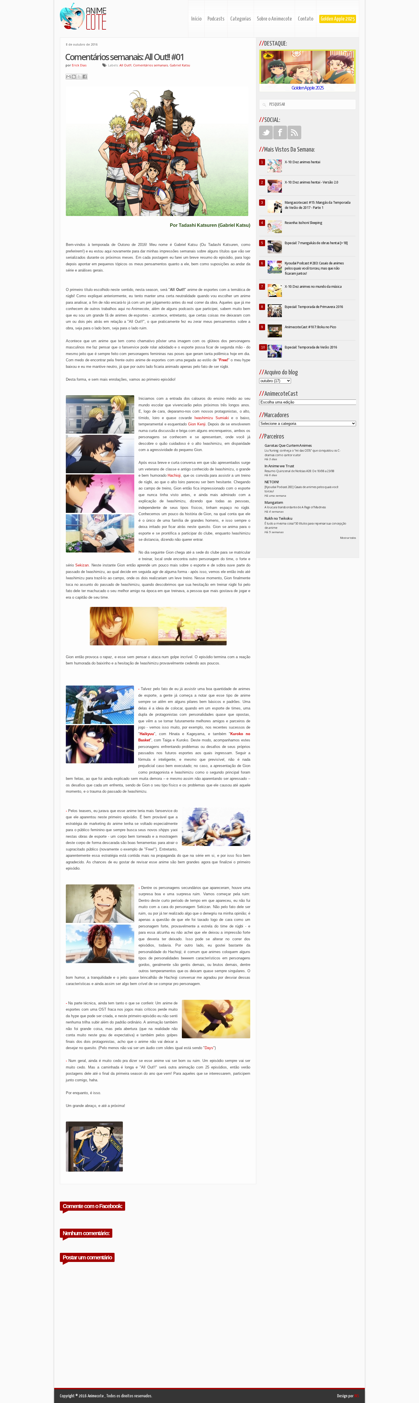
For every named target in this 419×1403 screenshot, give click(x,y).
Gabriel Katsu (180, 65)
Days (209, 1048)
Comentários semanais (150, 65)
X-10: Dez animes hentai (302, 162)
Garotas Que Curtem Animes (288, 445)
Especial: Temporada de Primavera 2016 (314, 306)
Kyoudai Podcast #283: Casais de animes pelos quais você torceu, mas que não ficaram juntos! (314, 268)
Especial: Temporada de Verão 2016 (311, 347)
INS (356, 1396)
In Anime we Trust (279, 465)
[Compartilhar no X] (79, 76)
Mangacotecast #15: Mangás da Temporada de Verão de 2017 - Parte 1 (317, 205)
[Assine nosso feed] (294, 132)
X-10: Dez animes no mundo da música (313, 286)
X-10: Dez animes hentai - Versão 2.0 (311, 182)
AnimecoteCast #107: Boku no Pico (310, 327)
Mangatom (274, 502)
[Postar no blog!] (74, 76)
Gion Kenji (197, 424)
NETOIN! (272, 481)
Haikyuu (147, 734)
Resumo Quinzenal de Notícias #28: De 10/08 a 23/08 (299, 471)
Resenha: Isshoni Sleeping (303, 222)
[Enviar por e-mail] (68, 76)
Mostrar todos (348, 538)
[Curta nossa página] (280, 132)
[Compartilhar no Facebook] (85, 76)
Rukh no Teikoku (278, 518)
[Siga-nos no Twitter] (266, 132)
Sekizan (82, 565)
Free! (223, 360)
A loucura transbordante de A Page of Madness (295, 507)
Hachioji (174, 475)
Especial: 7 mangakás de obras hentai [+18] (316, 242)
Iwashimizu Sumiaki (211, 418)
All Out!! (125, 65)
